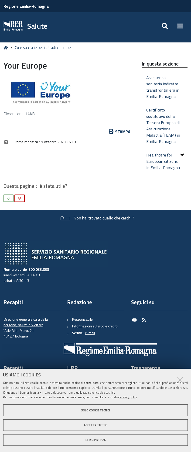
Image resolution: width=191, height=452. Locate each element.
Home (6, 48)
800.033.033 (38, 269)
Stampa (122, 132)
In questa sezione (160, 63)
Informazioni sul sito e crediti (95, 326)
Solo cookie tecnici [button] (95, 410)
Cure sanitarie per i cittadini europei (43, 48)
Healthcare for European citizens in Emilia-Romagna (163, 161)
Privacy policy (128, 397)
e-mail (90, 333)
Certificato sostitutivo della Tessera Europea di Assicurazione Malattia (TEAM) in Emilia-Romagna (163, 126)
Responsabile (82, 319)
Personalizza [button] (95, 440)
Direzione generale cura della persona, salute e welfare (25, 322)
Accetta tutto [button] (95, 425)
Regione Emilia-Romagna (26, 6)
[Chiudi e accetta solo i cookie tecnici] (180, 380)
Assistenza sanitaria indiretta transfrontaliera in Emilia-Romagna (162, 87)
